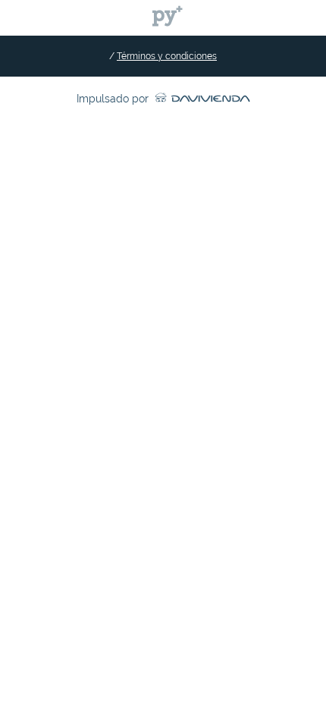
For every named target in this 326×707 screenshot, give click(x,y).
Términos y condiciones (167, 56)
